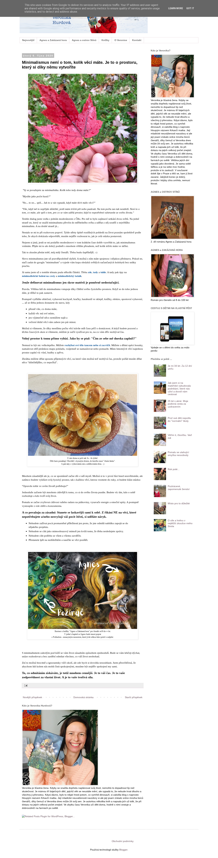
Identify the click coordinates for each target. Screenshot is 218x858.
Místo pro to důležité (179, 503)
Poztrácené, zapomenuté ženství (179, 487)
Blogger (123, 849)
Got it (190, 8)
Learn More (175, 8)
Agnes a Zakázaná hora (53, 40)
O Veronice (120, 40)
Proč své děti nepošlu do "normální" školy (179, 419)
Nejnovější (28, 40)
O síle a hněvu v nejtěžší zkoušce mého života (180, 523)
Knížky (105, 40)
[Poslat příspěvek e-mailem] (25, 685)
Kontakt (136, 40)
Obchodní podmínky (123, 841)
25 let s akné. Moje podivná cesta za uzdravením (178, 404)
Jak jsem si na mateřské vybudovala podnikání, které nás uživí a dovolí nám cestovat (179, 388)
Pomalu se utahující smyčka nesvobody (178, 453)
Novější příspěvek (32, 697)
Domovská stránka (83, 697)
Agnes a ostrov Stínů (84, 40)
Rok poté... (174, 469)
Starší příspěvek (133, 697)
